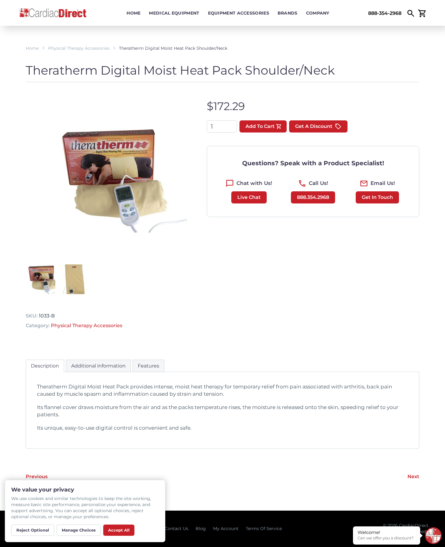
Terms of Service (264, 528)
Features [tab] (148, 366)
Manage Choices (79, 530)
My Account (226, 528)
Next (413, 476)
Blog (201, 528)
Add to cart (260, 126)
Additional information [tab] (98, 366)
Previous (37, 476)
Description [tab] (45, 366)
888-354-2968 (384, 13)
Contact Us (176, 528)
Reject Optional (32, 530)
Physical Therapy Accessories (79, 48)
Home (133, 13)
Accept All (119, 530)
